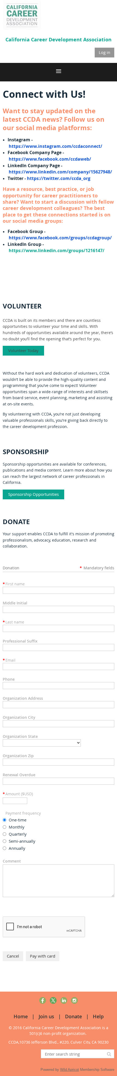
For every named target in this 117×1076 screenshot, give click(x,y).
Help (98, 1016)
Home (21, 1016)
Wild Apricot (69, 1070)
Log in (104, 52)
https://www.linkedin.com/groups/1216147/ (56, 250)
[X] (53, 1000)
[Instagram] (74, 1000)
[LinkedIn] (63, 1000)
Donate (73, 1016)
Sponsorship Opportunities (33, 494)
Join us (46, 1016)
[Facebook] (42, 1000)
